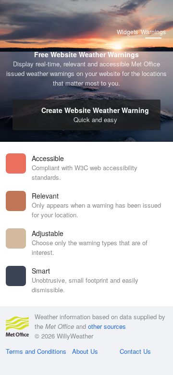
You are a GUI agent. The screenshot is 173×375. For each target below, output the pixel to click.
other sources (107, 326)
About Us (85, 351)
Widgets (127, 31)
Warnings (153, 31)
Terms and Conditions (36, 351)
